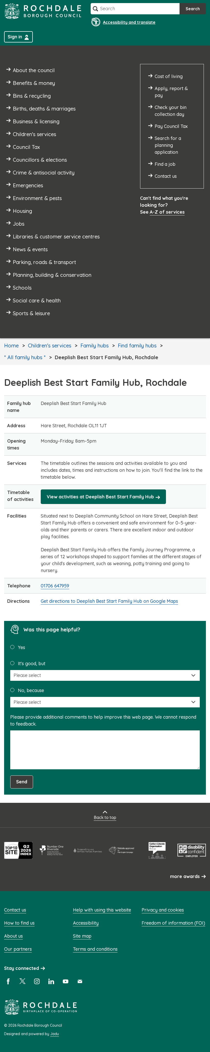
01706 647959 (55, 586)
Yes (21, 647)
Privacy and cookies (163, 910)
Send (21, 782)
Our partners (18, 949)
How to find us (19, 923)
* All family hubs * (25, 357)
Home (11, 345)
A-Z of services (167, 212)
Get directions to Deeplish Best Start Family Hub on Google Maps (109, 601)
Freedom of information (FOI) (173, 923)
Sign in (15, 37)
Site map (82, 936)
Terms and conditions (95, 949)
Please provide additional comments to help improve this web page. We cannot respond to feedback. (103, 720)
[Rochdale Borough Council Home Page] (42, 11)
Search (193, 8)
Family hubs (94, 345)
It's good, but (31, 663)
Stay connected (21, 968)
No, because (31, 690)
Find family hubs (137, 345)
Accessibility (86, 923)
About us (13, 936)
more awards (185, 876)
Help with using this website (102, 910)
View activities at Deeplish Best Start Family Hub (100, 497)
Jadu (54, 1034)
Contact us (15, 910)
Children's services (49, 345)
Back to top (105, 817)
